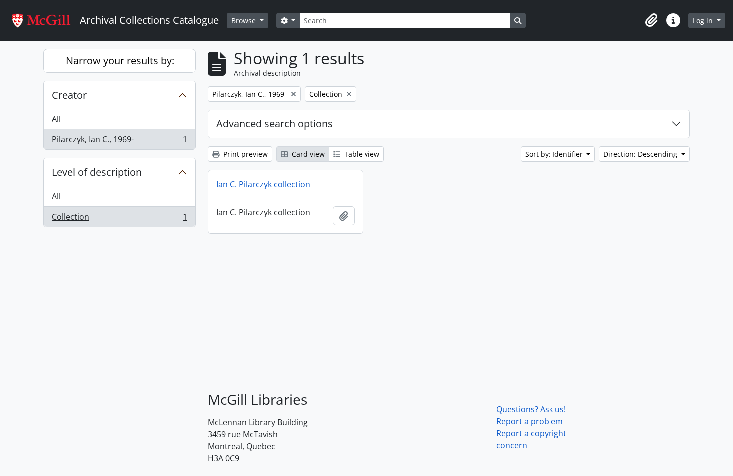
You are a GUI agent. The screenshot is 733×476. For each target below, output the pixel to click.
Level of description (97, 172)
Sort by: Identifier (555, 154)
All (56, 119)
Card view (307, 154)
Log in (704, 20)
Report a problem (529, 421)
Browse (244, 20)
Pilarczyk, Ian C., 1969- (119, 141)
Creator (69, 95)
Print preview (244, 154)
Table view (360, 154)
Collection (119, 219)
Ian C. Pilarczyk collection (263, 184)
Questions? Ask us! (531, 409)
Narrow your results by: (120, 60)
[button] (651, 20)
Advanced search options (274, 123)
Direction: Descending (641, 154)
